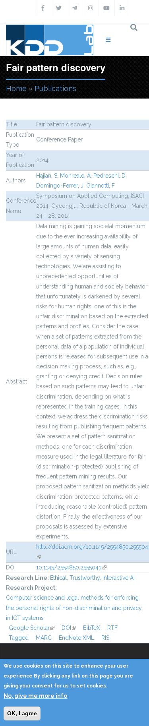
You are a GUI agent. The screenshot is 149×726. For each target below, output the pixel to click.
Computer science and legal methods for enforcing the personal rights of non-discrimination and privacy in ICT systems (74, 607)
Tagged (19, 638)
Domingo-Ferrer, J (59, 185)
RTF (112, 628)
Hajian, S (46, 175)
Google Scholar (31, 628)
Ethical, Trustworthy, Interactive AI (92, 578)
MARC (44, 638)
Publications (55, 88)
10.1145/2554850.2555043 (71, 567)
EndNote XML (76, 638)
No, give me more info (35, 696)
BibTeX (91, 628)
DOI (69, 628)
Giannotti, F (100, 185)
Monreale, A (75, 175)
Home (16, 88)
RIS (105, 638)
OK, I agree (22, 713)
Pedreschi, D (109, 175)
